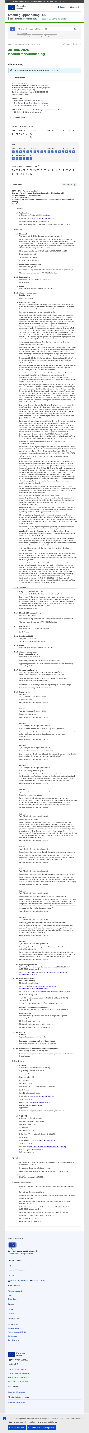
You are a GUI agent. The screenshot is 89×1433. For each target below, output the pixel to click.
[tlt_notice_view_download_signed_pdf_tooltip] (31, 137)
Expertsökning (37, 36)
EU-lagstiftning (13, 1324)
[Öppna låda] (10, 63)
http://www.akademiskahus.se (39, 1102)
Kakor (10, 1295)
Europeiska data (13, 1328)
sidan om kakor (53, 1419)
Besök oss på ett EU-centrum (18, 1381)
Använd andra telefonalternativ (18, 1373)
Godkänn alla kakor (16, 1428)
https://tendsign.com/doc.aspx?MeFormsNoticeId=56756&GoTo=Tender (38, 987)
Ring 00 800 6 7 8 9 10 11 (17, 1369)
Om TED (11, 1309)
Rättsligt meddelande (15, 1291)
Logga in (63, 7)
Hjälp (10, 1266)
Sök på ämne (49, 36)
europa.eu (24, 1360)
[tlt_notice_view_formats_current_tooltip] (75, 185)
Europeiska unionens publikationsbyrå (22, 1251)
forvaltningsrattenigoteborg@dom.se (42, 1140)
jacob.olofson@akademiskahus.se (36, 103)
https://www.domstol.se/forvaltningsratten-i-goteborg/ (47, 1147)
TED (9, 44)
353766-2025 (54, 70)
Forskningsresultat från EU (17, 1332)
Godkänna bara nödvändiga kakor (41, 1428)
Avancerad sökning (24, 36)
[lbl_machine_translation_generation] (39, 166)
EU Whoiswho (13, 1336)
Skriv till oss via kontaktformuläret (19, 1377)
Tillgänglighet (12, 1299)
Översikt (11, 1313)
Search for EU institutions (16, 1392)
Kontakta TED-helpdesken (17, 1270)
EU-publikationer (13, 1340)
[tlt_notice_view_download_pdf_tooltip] (13, 151)
